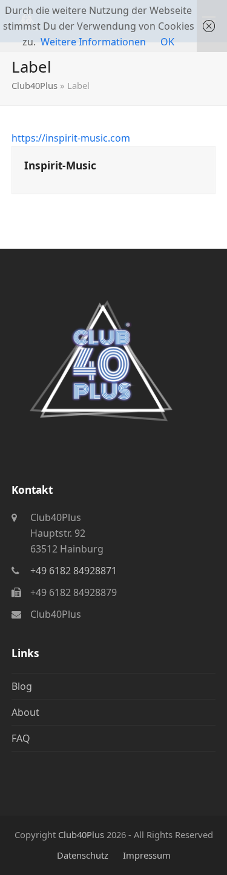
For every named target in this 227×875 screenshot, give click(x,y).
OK (167, 41)
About (25, 712)
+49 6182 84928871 (73, 570)
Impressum (147, 855)
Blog (22, 686)
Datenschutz (82, 855)
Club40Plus (35, 85)
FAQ (21, 738)
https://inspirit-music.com (71, 138)
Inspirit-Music (60, 165)
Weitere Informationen (93, 41)
